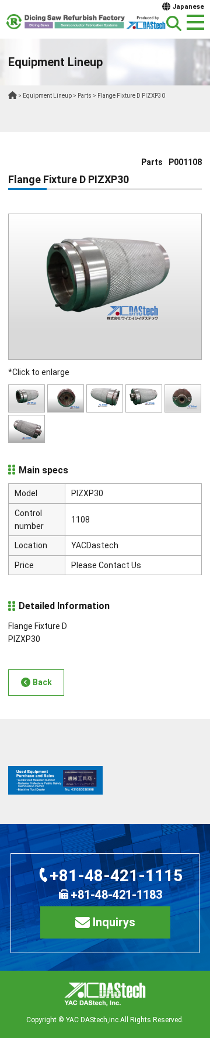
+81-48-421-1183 (116, 895)
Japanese (188, 7)
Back (42, 682)
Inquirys (114, 922)
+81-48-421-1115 (116, 875)
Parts (85, 95)
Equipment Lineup (47, 95)
